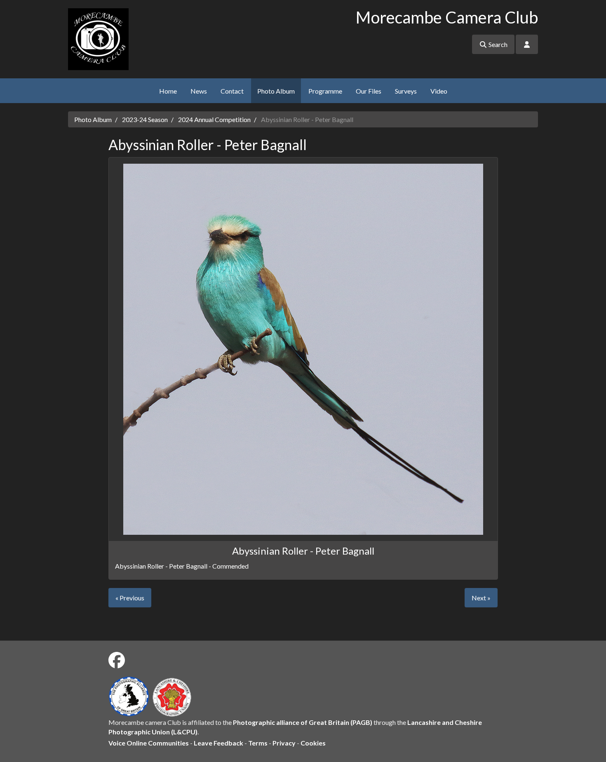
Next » (481, 598)
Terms (258, 743)
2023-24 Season (145, 119)
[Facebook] (116, 660)
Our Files (368, 91)
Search (497, 44)
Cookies (313, 743)
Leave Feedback (218, 743)
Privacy (284, 743)
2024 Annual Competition (214, 119)
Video (438, 91)
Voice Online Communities (148, 743)
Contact (232, 91)
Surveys (406, 91)
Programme (325, 91)
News (198, 91)
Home (168, 91)
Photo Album (276, 91)
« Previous (129, 598)
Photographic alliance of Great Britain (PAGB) (302, 722)
